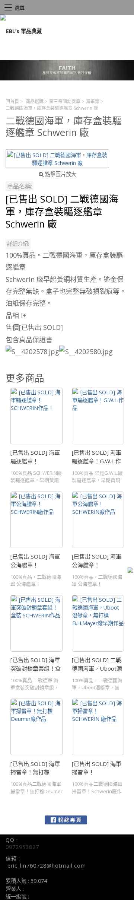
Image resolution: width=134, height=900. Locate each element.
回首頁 (12, 101)
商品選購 (35, 101)
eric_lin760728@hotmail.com (46, 865)
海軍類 (92, 101)
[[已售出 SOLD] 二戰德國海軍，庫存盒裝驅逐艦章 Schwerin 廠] (57, 158)
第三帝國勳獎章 (64, 101)
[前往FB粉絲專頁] (66, 819)
